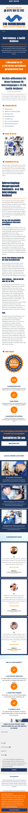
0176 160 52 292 (15, 11)
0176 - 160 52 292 (14, 1)
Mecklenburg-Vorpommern (20, 781)
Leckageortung (9, 119)
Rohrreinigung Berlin (8, 790)
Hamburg (8, 781)
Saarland (3, 785)
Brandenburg (22, 780)
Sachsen (8, 785)
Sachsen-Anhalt (13, 785)
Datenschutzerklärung (11, 806)
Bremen (3, 781)
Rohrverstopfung (9, 126)
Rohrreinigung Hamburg (19, 790)
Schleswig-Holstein (22, 785)
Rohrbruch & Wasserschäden (12, 111)
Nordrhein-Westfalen (14, 783)
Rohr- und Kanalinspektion (12, 121)
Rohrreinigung (8, 109)
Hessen (12, 781)
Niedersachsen (5, 783)
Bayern (14, 780)
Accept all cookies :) (14, 809)
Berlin (17, 780)
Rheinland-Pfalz (22, 783)
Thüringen (14, 786)
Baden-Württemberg (8, 780)
